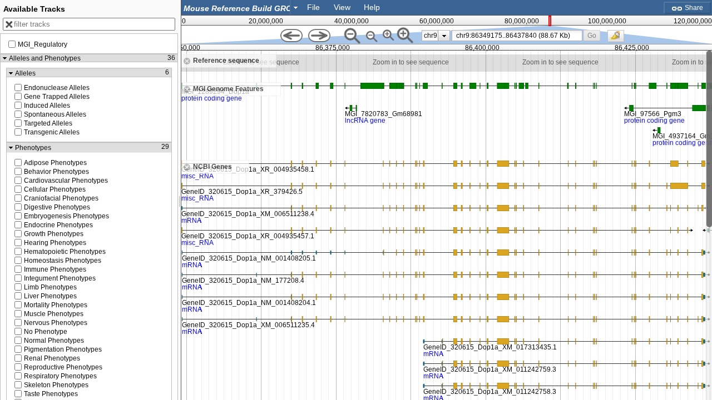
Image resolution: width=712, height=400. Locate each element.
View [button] (342, 7)
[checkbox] (618, 39)
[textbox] (238, 8)
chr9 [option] (430, 35)
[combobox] (241, 7)
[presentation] (444, 35)
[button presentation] (296, 7)
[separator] (179, 200)
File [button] (313, 7)
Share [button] (693, 8)
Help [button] (372, 7)
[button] (592, 35)
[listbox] (436, 35)
